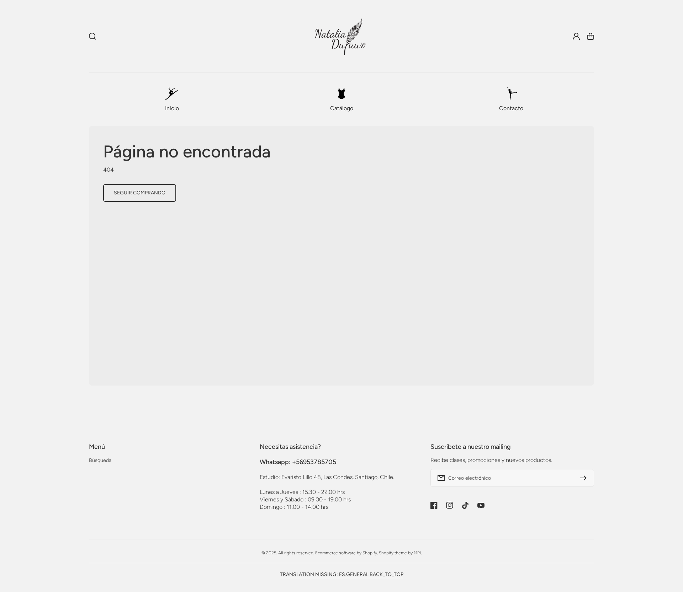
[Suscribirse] (585, 478)
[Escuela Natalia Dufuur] (340, 36)
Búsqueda (100, 460)
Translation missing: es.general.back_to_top (341, 574)
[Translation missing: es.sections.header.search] (92, 36)
